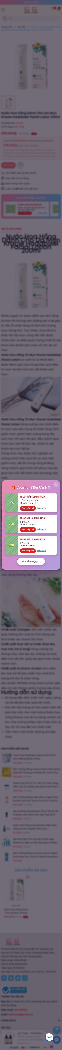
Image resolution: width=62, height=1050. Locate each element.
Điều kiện (41, 508)
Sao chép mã (28, 508)
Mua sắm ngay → (31, 561)
